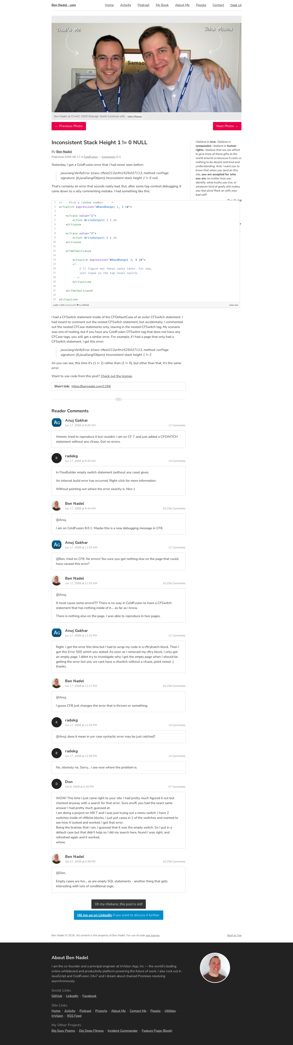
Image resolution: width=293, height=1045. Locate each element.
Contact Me (138, 1011)
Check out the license (116, 376)
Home (109, 5)
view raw (233, 305)
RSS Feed (74, 1016)
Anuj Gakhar (76, 420)
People (201, 5)
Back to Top (234, 935)
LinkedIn (72, 996)
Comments (108, 157)
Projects (101, 1011)
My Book (162, 5)
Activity (125, 5)
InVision (57, 1016)
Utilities (170, 1011)
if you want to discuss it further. (118, 915)
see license (153, 935)
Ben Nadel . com (64, 5)
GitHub (85, 305)
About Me (182, 5)
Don (69, 781)
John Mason (134, 116)
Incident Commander (123, 1031)
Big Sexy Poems (63, 1031)
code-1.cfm (59, 305)
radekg (71, 456)
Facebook (89, 996)
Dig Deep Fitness (91, 1031)
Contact (218, 5)
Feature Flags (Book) (157, 1031)
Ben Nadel (64, 151)
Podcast (143, 5)
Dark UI (235, 5)
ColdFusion (91, 157)
